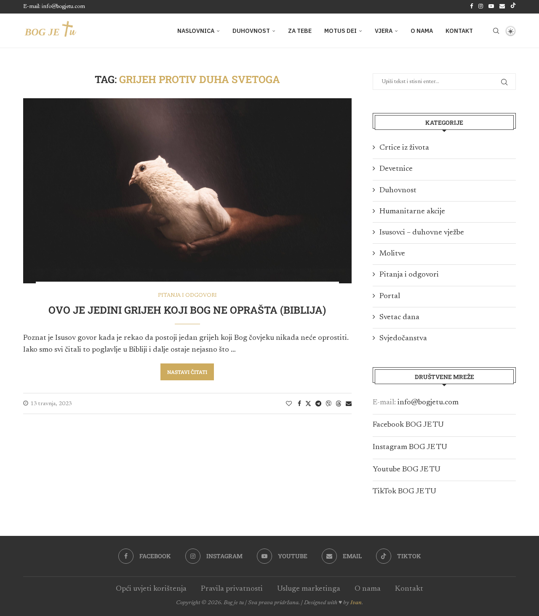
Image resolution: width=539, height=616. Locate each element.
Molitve (392, 254)
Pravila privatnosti (232, 589)
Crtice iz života (404, 148)
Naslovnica (195, 31)
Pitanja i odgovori (409, 275)
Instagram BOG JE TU (410, 447)
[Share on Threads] (339, 403)
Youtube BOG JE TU (406, 469)
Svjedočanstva (403, 338)
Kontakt (459, 31)
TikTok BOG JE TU (404, 491)
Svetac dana (399, 317)
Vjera (383, 31)
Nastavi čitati (187, 372)
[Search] (496, 31)
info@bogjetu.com (428, 402)
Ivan (356, 603)
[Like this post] (289, 404)
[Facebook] (471, 6)
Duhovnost (251, 31)
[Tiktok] (513, 6)
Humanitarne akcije (412, 211)
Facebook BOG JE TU (408, 425)
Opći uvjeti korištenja (151, 589)
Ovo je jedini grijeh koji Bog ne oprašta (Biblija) (187, 310)
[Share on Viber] (328, 403)
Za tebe (300, 31)
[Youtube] (491, 6)
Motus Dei (340, 31)
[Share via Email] (349, 404)
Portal (389, 296)
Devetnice (396, 169)
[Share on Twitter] (308, 403)
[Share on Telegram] (318, 404)
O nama (422, 31)
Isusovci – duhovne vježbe (421, 233)
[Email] (502, 6)
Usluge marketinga (308, 589)
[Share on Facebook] (299, 404)
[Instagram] (480, 6)
